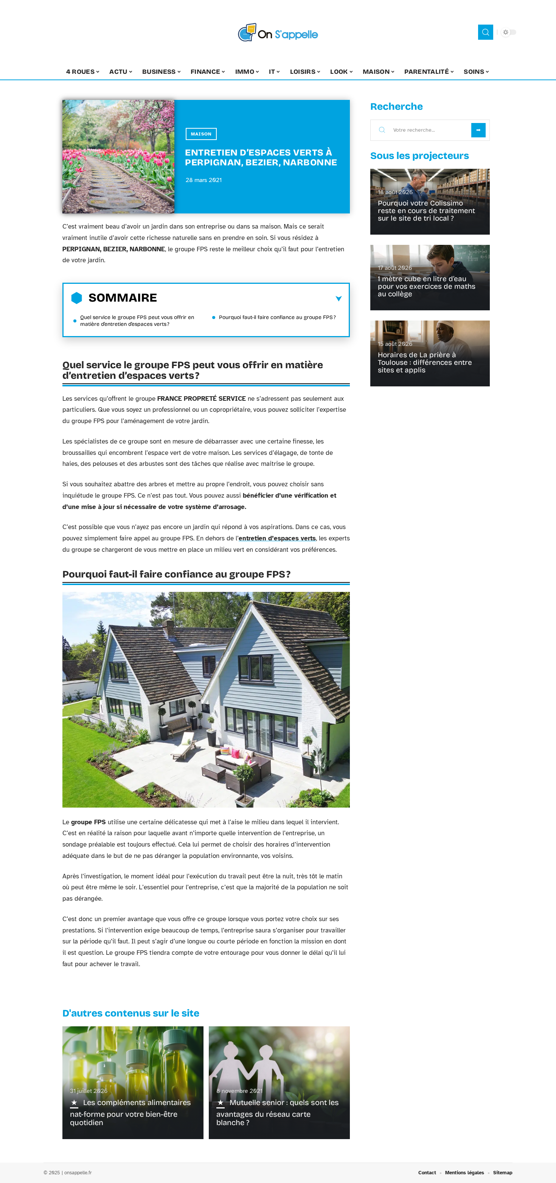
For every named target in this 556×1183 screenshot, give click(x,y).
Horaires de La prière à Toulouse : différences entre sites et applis (425, 362)
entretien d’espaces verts (277, 538)
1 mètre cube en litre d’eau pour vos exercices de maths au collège (426, 286)
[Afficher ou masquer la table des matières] (249, 299)
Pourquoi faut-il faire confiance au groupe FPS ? (277, 317)
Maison (201, 134)
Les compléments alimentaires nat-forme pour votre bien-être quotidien (130, 1112)
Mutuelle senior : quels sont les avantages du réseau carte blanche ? (277, 1112)
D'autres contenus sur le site (130, 1013)
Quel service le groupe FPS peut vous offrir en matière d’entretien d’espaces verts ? (137, 320)
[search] (485, 32)
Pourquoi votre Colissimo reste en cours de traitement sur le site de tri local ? (426, 211)
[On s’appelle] (278, 32)
